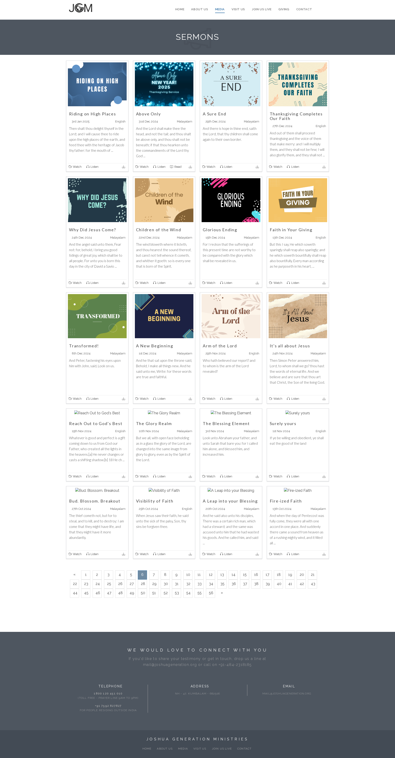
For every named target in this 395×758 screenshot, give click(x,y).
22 (75, 584)
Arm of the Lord (220, 345)
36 (234, 584)
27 (132, 584)
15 (245, 574)
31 (177, 584)
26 (120, 584)
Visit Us (238, 9)
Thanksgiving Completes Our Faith (296, 116)
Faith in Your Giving (291, 229)
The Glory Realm (154, 423)
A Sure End (214, 113)
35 (222, 584)
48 (120, 593)
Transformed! (84, 345)
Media (220, 9)
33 (200, 584)
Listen (94, 166)
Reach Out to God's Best (95, 423)
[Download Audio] (124, 167)
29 (154, 584)
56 (211, 593)
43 (313, 584)
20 (302, 574)
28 (143, 584)
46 (98, 593)
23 (86, 584)
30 (166, 584)
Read (177, 166)
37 (245, 584)
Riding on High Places (92, 113)
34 (211, 584)
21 (313, 574)
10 (188, 574)
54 (188, 593)
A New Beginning (154, 345)
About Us (199, 9)
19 (290, 574)
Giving (283, 9)
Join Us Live (262, 9)
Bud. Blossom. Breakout (94, 500)
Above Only (148, 113)
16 (256, 574)
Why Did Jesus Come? (92, 229)
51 (154, 593)
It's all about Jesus (290, 345)
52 (166, 593)
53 (177, 593)
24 (98, 584)
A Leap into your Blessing (230, 500)
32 (188, 584)
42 (302, 584)
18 (279, 574)
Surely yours (283, 423)
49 (132, 593)
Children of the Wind (158, 229)
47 (109, 593)
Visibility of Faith (154, 500)
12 (211, 574)
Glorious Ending (220, 229)
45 (86, 593)
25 (109, 584)
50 (143, 593)
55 (200, 593)
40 (279, 584)
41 (290, 584)
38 (256, 584)
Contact (304, 9)
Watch (77, 166)
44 (75, 593)
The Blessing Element (226, 423)
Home (179, 9)
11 (199, 574)
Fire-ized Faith (286, 500)
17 (267, 574)
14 (233, 574)
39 (268, 584)
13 (222, 574)
